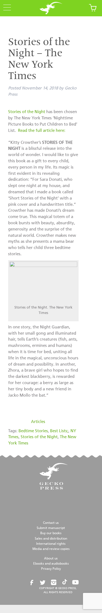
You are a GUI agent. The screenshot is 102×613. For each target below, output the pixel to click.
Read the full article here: (41, 131)
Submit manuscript (51, 528)
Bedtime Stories (33, 431)
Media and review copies (51, 549)
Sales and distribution (51, 538)
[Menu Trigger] (5, 7)
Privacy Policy (51, 569)
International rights (51, 544)
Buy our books (50, 533)
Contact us (51, 523)
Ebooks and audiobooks (51, 563)
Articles (38, 422)
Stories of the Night (26, 112)
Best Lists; (59, 431)
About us (51, 558)
